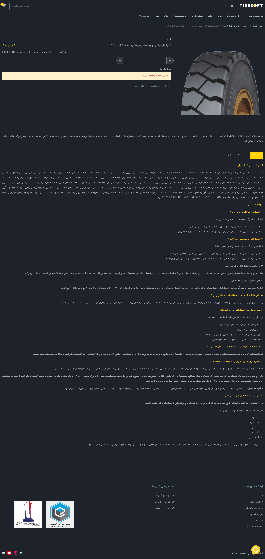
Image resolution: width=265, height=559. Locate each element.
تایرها (220, 16)
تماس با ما (258, 521)
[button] (5, 5)
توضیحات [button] (256, 155)
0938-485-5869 (145, 16)
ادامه (157, 16)
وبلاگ (166, 16)
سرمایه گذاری (256, 514)
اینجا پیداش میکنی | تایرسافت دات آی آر (246, 553)
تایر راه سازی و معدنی (164, 508)
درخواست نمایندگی (179, 16)
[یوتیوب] (9, 554)
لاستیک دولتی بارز (196, 16)
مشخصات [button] (242, 155)
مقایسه (138, 86)
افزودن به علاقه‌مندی (157, 86)
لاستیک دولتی (256, 502)
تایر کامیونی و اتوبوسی (164, 502)
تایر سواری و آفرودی (164, 496)
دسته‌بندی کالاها (254, 16)
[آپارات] (15, 554)
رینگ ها (210, 16)
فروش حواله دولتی (232, 16)
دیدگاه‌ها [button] (227, 155)
